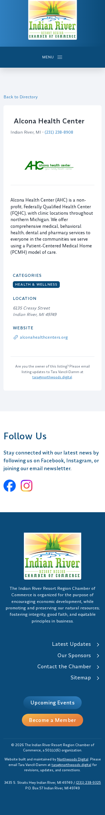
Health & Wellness (36, 284)
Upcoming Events (52, 702)
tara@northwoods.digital (52, 377)
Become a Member (52, 720)
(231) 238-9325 (88, 782)
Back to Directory (21, 96)
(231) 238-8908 (59, 132)
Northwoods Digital (72, 759)
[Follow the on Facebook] (10, 486)
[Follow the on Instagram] (26, 486)
